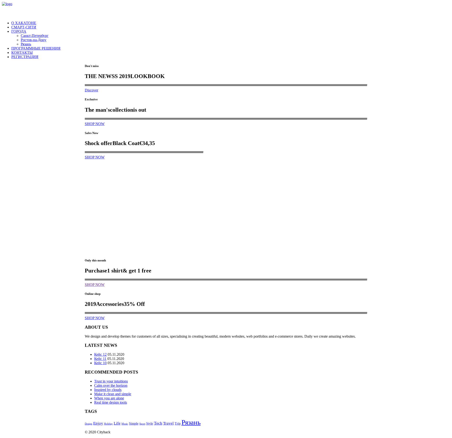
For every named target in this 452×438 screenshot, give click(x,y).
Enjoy (98, 423)
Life (117, 423)
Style (149, 423)
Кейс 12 (100, 354)
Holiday (108, 423)
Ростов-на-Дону (33, 40)
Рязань (26, 44)
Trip (178, 423)
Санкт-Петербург (34, 36)
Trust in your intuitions (111, 381)
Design (88, 423)
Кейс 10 (100, 363)
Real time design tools (110, 402)
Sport (142, 423)
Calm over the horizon (110, 385)
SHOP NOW (95, 124)
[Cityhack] (226, 9)
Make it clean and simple (112, 394)
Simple (133, 423)
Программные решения (36, 48)
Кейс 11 (100, 359)
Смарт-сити (23, 27)
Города (18, 31)
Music (124, 423)
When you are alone (109, 398)
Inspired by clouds (107, 390)
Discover (91, 90)
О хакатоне (23, 23)
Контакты (22, 53)
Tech (158, 423)
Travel (168, 423)
